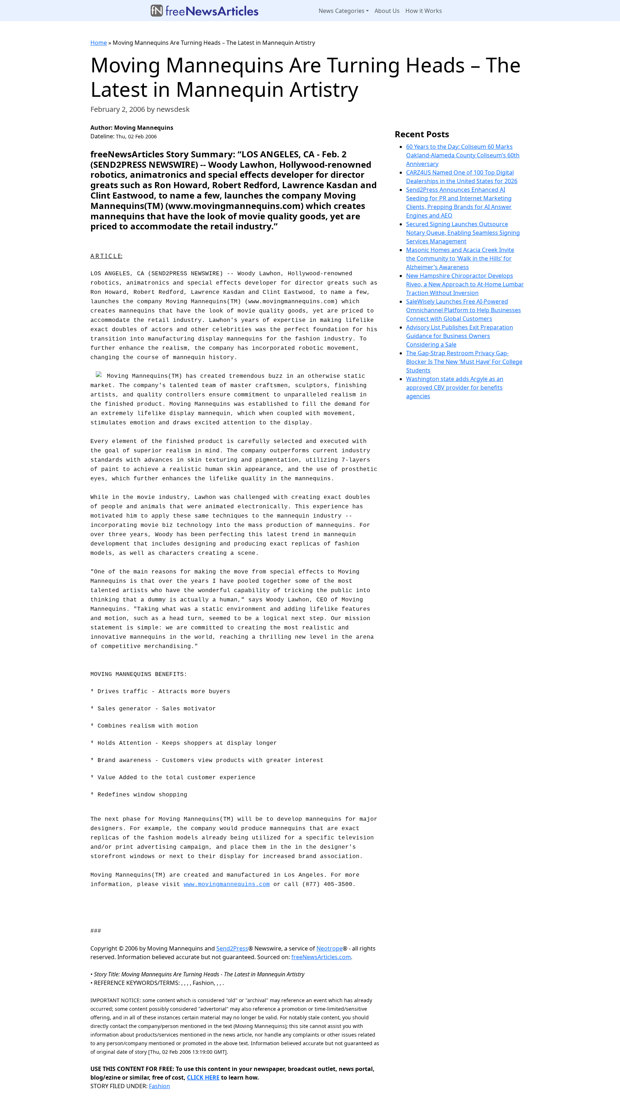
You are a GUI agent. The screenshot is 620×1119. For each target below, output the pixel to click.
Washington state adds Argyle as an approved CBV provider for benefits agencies (454, 387)
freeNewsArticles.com (321, 957)
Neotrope (329, 948)
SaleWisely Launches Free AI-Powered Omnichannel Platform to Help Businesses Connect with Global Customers (463, 310)
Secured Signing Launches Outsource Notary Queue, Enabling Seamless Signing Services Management (463, 232)
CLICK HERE (203, 1077)
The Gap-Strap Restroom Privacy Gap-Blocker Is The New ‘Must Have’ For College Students (464, 361)
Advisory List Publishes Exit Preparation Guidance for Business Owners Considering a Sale (459, 335)
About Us (387, 11)
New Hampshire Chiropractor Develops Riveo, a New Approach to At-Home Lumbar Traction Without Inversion (465, 284)
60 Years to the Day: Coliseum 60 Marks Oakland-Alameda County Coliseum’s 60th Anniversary (463, 155)
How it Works (423, 11)
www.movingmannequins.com (227, 884)
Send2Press (232, 948)
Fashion (159, 1086)
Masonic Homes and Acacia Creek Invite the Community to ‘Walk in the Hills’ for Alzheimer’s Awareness (460, 258)
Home (98, 43)
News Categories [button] (342, 11)
